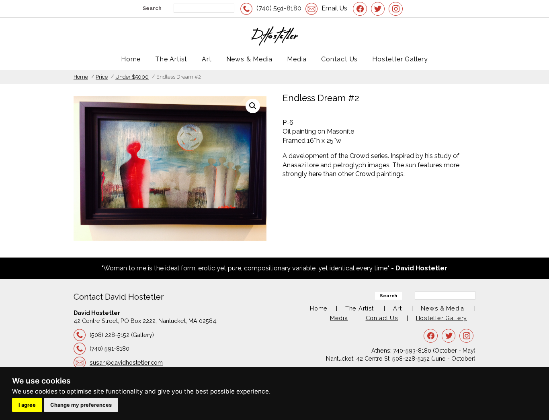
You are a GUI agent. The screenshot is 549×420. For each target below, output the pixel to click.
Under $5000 (132, 77)
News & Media (249, 59)
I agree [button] (27, 405)
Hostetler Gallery (400, 59)
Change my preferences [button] (81, 405)
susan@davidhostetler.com (126, 362)
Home (131, 59)
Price (102, 77)
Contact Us (339, 59)
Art (206, 59)
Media (297, 59)
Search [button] (152, 8)
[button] (253, 106)
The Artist (171, 59)
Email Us (334, 8)
